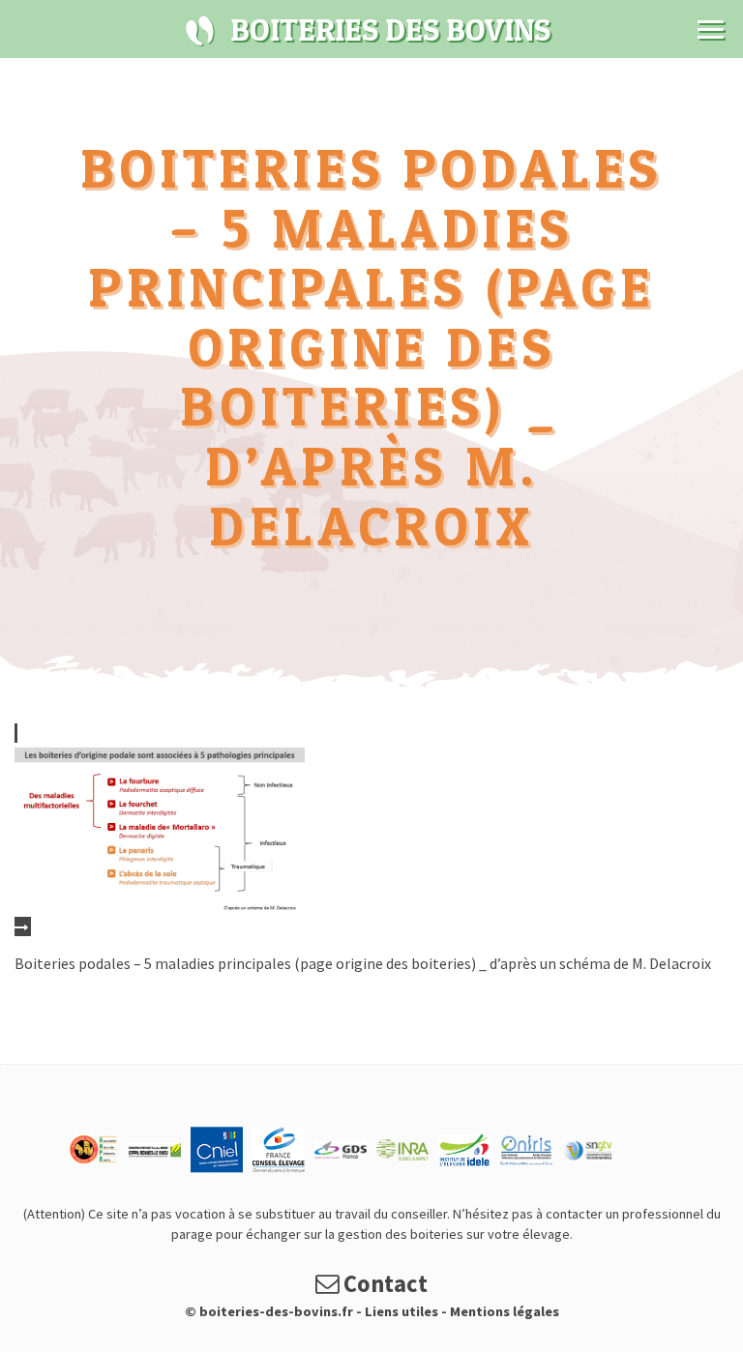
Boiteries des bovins (200, 30)
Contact (383, 1284)
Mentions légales (504, 1311)
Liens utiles (401, 1311)
